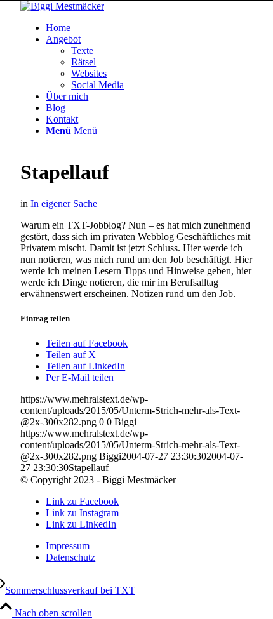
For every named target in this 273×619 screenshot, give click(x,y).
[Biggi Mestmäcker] (62, 6)
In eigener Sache (63, 203)
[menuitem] (149, 28)
